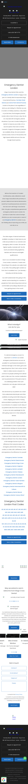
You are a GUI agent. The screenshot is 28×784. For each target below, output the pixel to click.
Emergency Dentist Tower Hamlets (14, 480)
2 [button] (12, 573)
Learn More (14, 335)
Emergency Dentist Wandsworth (14, 475)
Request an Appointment (14, 27)
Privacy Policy (18, 694)
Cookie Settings (14, 780)
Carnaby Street (7, 15)
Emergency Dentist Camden (14, 457)
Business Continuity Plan (14, 774)
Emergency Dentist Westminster (14, 460)
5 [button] (16, 573)
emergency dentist (10, 220)
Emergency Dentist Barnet (14, 492)
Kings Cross (22, 15)
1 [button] (11, 573)
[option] (14, 561)
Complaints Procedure (20, 776)
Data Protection (22, 778)
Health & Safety (13, 778)
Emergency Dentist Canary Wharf (14, 495)
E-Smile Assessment (14, 37)
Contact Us (21, 42)
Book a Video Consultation (14, 298)
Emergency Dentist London (10, 95)
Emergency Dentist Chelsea (14, 472)
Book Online (7, 42)
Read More (14, 578)
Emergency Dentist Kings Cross (14, 463)
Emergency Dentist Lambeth (14, 469)
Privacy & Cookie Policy (8, 776)
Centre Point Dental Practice (17, 103)
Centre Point (15, 15)
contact (14, 357)
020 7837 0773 (14, 32)
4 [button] (15, 573)
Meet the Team (14, 656)
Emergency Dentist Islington (14, 483)
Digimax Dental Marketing (16, 772)
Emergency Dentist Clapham (14, 466)
